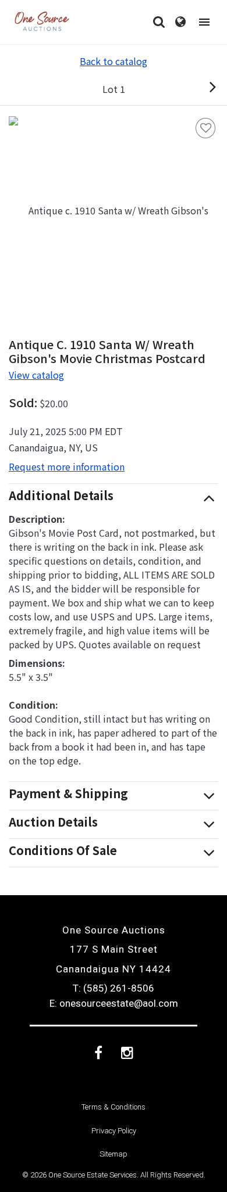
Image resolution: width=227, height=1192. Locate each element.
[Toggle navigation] (204, 22)
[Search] (159, 22)
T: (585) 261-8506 (113, 988)
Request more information (67, 466)
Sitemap (113, 1154)
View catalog (36, 375)
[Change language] (180, 22)
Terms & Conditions (113, 1107)
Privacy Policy (113, 1130)
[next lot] (200, 89)
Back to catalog (113, 61)
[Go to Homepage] (42, 22)
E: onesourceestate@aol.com (113, 1003)
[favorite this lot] (205, 128)
